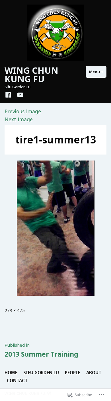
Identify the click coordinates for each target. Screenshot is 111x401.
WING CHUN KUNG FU (31, 74)
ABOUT (93, 372)
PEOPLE (72, 372)
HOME (11, 372)
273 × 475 (15, 310)
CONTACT (17, 380)
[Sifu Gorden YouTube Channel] (19, 94)
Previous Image (23, 111)
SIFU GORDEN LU (41, 372)
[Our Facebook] (9, 94)
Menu (97, 71)
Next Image (19, 119)
